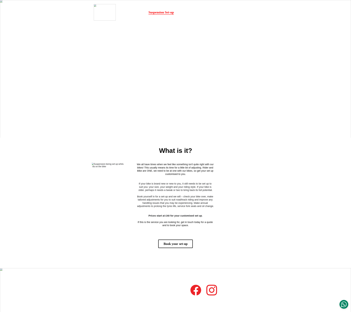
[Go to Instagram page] (255, 12)
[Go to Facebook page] (251, 12)
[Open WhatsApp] (343, 304)
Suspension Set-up (161, 12)
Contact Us (239, 12)
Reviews (221, 12)
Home (140, 12)
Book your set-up (176, 244)
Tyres (181, 12)
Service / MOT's (200, 12)
